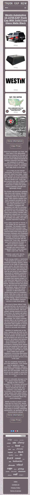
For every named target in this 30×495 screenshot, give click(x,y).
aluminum (22, 471)
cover (18, 458)
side (14, 442)
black (20, 452)
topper (23, 446)
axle (10, 461)
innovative (22, 440)
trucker (11, 455)
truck (10, 458)
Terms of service (15, 491)
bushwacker (17, 461)
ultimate (10, 475)
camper (21, 475)
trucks (8, 446)
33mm (16, 455)
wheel (20, 464)
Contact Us (15, 485)
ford (17, 445)
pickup (21, 469)
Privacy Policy (15, 488)
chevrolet (14, 471)
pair (15, 452)
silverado (11, 465)
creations (16, 440)
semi (9, 449)
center (9, 443)
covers (7, 471)
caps (9, 468)
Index (15, 481)
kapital (10, 452)
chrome (19, 449)
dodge (10, 440)
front (15, 469)
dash (14, 449)
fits (21, 455)
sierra (13, 446)
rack (23, 459)
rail (15, 474)
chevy (21, 442)
